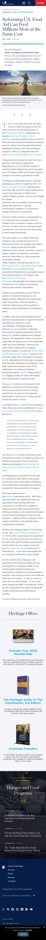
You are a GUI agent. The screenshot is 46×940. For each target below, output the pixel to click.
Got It (23, 934)
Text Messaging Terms (10, 923)
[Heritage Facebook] (12, 909)
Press (10, 873)
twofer (6, 247)
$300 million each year (15, 548)
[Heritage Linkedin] (22, 909)
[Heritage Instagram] (17, 909)
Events (11, 870)
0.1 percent (15, 269)
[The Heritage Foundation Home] (8, 3)
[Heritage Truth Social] (8, 909)
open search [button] (29, 3)
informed (14, 329)
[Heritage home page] (4, 867)
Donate (40, 3)
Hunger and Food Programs (22, 12)
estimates (18, 166)
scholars (23, 372)
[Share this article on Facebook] (22, 115)
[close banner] (44, 927)
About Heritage (15, 866)
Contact (12, 881)
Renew (11, 877)
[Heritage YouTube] (31, 909)
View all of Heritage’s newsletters (16, 896)
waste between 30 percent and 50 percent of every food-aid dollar (20, 467)
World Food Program (15, 133)
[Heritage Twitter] (3, 909)
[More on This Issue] (23, 801)
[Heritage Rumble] (26, 909)
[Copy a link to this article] (30, 115)
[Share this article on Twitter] (14, 115)
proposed (10, 496)
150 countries (35, 155)
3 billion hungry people (17, 155)
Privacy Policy (7, 919)
